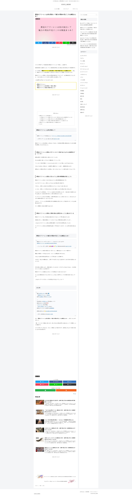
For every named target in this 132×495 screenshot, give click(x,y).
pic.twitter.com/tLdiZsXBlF (66, 135)
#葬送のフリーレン (41, 243)
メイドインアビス (84, 82)
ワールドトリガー (84, 88)
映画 (81, 98)
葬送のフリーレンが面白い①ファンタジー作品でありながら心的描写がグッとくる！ (57, 117)
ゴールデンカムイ (84, 66)
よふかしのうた (83, 55)
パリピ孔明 (82, 79)
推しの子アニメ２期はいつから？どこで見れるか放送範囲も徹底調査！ (88, 24)
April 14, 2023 (56, 138)
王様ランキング (83, 104)
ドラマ (81, 77)
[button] (96, 14)
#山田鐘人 (41, 296)
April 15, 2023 (68, 246)
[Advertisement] (55, 55)
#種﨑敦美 (52, 308)
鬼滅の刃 (82, 112)
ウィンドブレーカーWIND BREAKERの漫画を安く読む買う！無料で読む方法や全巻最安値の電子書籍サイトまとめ (88, 46)
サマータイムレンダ (84, 69)
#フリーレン (54, 135)
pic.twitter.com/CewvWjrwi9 (51, 311)
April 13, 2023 (50, 314)
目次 (54, 113)
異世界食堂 (82, 107)
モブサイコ (82, 85)
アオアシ (82, 58)
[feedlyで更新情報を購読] (45, 390)
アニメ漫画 (37, 376)
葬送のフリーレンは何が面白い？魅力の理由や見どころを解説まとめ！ (88, 28)
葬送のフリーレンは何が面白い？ (46, 115)
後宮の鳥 (82, 96)
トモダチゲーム (83, 74)
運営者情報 (87, 491)
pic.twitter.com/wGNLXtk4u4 (51, 243)
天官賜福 (82, 90)
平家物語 (82, 93)
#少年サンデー (42, 293)
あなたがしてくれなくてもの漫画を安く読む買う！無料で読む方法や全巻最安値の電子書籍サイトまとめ (88, 40)
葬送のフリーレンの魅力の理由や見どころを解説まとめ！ (50, 122)
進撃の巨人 (82, 109)
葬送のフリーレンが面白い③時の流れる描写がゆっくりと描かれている (54, 120)
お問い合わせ (82, 491)
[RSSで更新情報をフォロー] (66, 390)
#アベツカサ (48, 296)
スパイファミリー (84, 71)
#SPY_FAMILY (41, 306)
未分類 (81, 101)
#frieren (59, 135)
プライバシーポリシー (93, 491)
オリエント (82, 63)
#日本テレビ (45, 301)
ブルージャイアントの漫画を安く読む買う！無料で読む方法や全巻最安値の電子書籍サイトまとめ (88, 33)
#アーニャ (47, 306)
